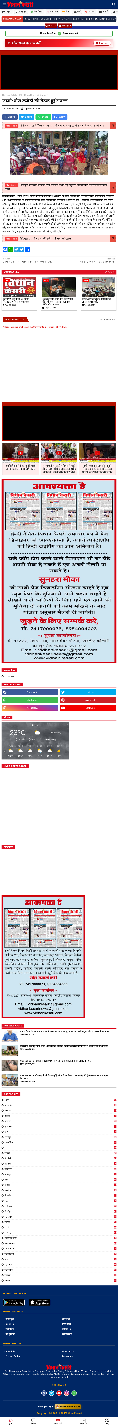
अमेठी (13, 95)
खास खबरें (67, 1334)
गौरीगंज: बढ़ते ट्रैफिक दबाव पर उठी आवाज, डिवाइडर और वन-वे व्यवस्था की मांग (62, 125)
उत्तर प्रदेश (22, 11)
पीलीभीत (60, 1158)
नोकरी (105, 11)
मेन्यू (107, 1423)
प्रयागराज (60, 1169)
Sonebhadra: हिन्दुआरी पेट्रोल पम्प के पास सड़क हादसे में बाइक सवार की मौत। (56, 1061)
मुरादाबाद (60, 1216)
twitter (90, 692)
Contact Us (68, 1351)
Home (5, 95)
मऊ (60, 1200)
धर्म (78, 11)
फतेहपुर (60, 1174)
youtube (90, 707)
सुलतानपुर (60, 1270)
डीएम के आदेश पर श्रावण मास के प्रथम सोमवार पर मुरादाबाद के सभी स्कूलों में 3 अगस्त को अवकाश (64, 1031)
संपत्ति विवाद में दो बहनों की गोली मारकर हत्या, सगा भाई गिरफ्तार (21, 467)
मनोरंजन (54, 11)
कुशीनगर (60, 1126)
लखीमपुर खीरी (60, 1238)
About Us (10, 1351)
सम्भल (60, 1259)
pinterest (90, 700)
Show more (110, 272)
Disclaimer (68, 1356)
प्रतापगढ (60, 1163)
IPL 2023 (10, 1324)
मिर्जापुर (60, 1211)
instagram (32, 707)
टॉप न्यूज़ (10, 1319)
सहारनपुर (60, 1264)
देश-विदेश (38, 11)
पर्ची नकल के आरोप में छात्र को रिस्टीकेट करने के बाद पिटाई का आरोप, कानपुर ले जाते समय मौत (97, 468)
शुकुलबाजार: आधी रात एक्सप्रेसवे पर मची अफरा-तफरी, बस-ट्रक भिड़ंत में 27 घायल (57, 302)
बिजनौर (60, 1195)
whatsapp (32, 700)
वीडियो (33, 1423)
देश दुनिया (10, 1334)
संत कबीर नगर (60, 1248)
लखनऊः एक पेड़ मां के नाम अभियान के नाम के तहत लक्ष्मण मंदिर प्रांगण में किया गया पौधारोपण (64, 1046)
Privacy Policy (13, 1356)
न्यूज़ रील (84, 1423)
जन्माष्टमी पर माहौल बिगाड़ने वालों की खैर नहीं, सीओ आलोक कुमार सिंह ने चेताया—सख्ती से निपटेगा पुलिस (59, 468)
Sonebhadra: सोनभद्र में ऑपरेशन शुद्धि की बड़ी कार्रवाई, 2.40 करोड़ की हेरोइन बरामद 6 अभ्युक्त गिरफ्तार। (64, 1077)
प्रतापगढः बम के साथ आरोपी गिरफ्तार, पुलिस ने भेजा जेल (16, 300)
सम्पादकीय (9, 676)
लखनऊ (60, 1232)
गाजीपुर (60, 1137)
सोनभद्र (60, 1275)
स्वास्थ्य (91, 11)
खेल (67, 11)
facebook (32, 692)
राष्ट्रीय (8, 11)
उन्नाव (60, 1116)
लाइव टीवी (58, 1423)
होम (10, 1423)
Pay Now (103, 43)
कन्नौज (60, 1121)
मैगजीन (66, 1319)
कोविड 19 (66, 1329)
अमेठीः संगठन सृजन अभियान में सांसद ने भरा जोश (96, 300)
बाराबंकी (60, 1190)
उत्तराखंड (60, 1110)
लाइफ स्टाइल (60, 1243)
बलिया (60, 1185)
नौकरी (60, 1153)
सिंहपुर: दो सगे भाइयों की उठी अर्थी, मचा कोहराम (45, 238)
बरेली (60, 1179)
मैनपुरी (60, 1222)
